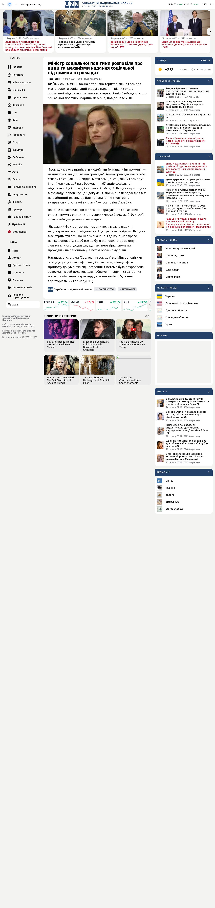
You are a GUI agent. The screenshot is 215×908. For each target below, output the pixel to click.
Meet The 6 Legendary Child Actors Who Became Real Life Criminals (96, 345)
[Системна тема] (9, 4)
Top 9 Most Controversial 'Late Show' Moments (130, 380)
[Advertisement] (184, 362)
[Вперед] (210, 31)
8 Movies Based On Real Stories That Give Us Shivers (61, 344)
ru (211, 4)
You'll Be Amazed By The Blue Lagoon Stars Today (132, 344)
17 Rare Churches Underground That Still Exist (96, 380)
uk (204, 4)
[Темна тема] (16, 4)
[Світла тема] (3, 4)
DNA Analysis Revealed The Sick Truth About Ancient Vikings (60, 380)
